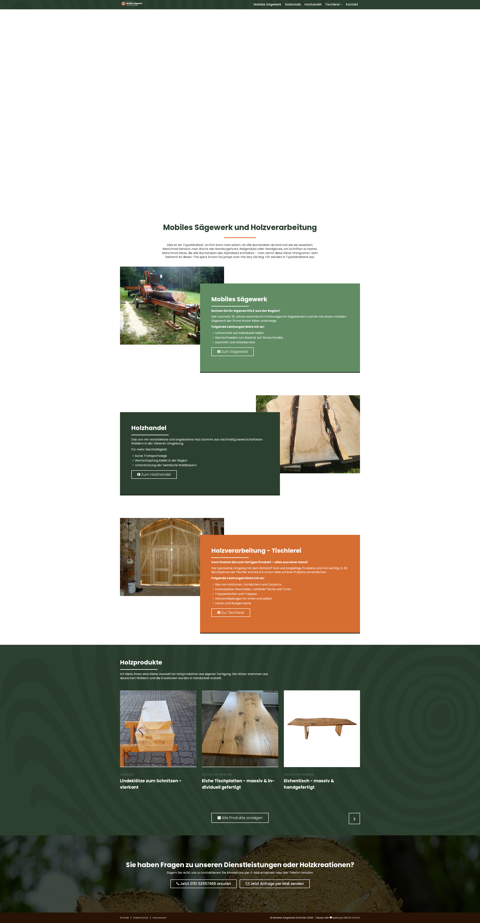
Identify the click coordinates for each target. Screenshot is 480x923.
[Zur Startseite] (131, 3)
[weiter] (354, 818)
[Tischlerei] (342, 4)
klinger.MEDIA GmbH (348, 917)
